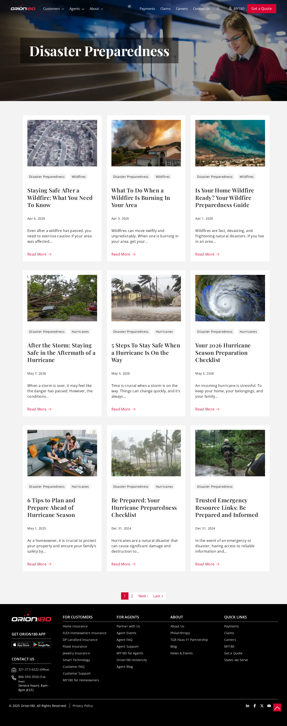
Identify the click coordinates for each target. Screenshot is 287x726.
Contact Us (201, 8)
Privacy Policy (83, 706)
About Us (177, 626)
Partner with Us (128, 626)
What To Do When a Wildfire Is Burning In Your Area (140, 197)
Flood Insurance (75, 646)
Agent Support (128, 646)
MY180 (239, 8)
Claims (165, 8)
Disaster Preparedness (47, 176)
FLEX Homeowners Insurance (85, 633)
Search (218, 8)
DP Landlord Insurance (80, 640)
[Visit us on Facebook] (255, 706)
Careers (182, 8)
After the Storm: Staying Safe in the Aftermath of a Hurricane (61, 352)
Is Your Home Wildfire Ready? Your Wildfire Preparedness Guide (224, 197)
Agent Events (126, 633)
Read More (36, 254)
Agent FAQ (125, 640)
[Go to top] (277, 707)
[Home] (25, 7)
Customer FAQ (74, 666)
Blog (173, 646)
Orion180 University (132, 660)
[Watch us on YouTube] (269, 706)
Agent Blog (125, 666)
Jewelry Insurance (76, 653)
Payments (147, 8)
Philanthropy (180, 633)
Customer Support (77, 673)
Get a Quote (261, 8)
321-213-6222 (33, 669)
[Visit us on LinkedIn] (247, 706)
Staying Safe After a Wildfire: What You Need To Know (60, 197)
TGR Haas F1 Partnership (189, 640)
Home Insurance (75, 626)
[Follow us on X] (262, 706)
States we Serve (236, 660)
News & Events (181, 653)
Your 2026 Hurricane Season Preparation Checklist (223, 352)
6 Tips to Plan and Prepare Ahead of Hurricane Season (51, 507)
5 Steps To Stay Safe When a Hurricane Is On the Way (145, 352)
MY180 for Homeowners (81, 680)
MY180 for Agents (130, 653)
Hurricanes (80, 331)
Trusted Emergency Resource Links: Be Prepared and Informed (226, 507)
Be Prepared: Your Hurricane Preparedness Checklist (144, 507)
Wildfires (79, 176)
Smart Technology (76, 660)
